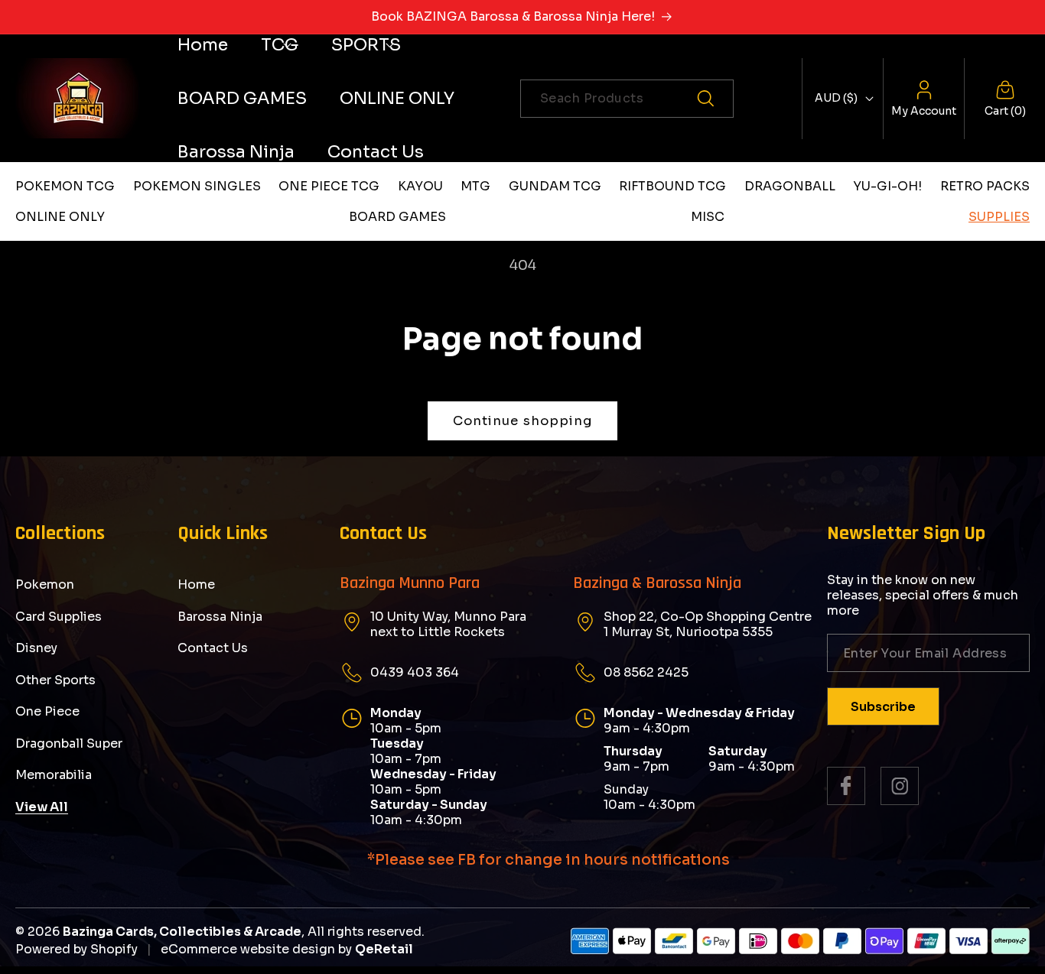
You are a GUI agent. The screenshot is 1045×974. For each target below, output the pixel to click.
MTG (475, 186)
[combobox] (627, 99)
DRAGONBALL (789, 186)
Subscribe (883, 707)
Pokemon (44, 585)
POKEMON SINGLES (197, 186)
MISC (707, 217)
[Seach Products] (714, 99)
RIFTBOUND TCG (672, 186)
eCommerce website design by (256, 949)
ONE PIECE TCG (328, 186)
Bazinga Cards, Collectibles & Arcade (182, 932)
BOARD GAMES (397, 217)
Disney (36, 648)
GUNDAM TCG (555, 186)
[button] (279, 44)
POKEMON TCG (65, 186)
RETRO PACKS (985, 186)
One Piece (47, 711)
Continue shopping (523, 421)
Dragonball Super (68, 743)
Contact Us (212, 648)
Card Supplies (58, 617)
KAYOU (420, 186)
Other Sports (55, 680)
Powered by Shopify (76, 949)
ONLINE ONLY (60, 217)
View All (41, 807)
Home (196, 585)
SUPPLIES (999, 217)
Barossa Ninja (219, 617)
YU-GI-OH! (887, 186)
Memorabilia (53, 775)
